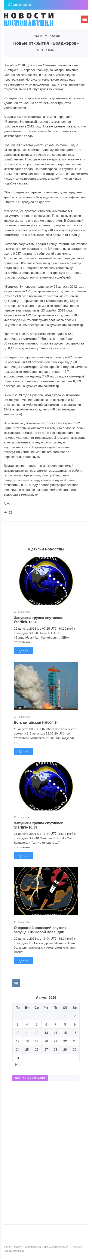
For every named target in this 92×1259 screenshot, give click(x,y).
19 (36, 1041)
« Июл (17, 1064)
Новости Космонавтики (36, 21)
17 (17, 1041)
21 (55, 1041)
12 (36, 1032)
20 (46, 1041)
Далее (23, 651)
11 (27, 1032)
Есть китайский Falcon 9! (36, 722)
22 (65, 1041)
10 (17, 1032)
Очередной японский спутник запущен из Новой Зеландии (40, 929)
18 (27, 1041)
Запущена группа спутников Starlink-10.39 (38, 825)
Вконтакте (16, 983)
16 (74, 1032)
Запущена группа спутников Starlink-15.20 (38, 619)
